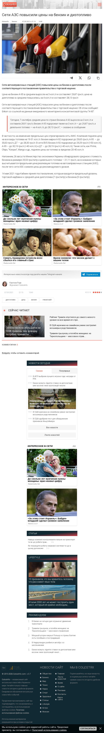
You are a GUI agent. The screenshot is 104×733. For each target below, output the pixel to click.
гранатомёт (47, 300)
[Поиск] (89, 4)
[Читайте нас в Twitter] (80, 689)
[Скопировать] (98, 78)
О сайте (61, 687)
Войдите (6, 353)
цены (23, 300)
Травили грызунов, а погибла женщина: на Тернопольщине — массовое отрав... (70, 334)
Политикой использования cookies (49, 730)
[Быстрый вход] (94, 4)
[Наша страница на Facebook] (72, 689)
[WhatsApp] (89, 77)
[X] (80, 77)
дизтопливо (10, 300)
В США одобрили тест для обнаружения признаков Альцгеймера (50, 420)
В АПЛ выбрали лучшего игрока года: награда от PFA (54, 377)
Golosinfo (9, 4)
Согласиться (87, 729)
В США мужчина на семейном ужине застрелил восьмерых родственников (73, 326)
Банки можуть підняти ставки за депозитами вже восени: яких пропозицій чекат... (53, 651)
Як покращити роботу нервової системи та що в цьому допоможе (49, 547)
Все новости (52, 427)
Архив (60, 683)
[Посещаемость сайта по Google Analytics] (15, 668)
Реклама (61, 690)
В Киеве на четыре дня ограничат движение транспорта (51, 622)
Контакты (62, 694)
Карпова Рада (15, 283)
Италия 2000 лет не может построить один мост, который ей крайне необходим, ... (51, 603)
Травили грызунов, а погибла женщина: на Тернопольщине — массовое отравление (50, 629)
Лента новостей (52, 435)
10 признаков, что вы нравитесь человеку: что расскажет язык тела (51, 580)
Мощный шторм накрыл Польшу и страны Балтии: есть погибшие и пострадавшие (54, 636)
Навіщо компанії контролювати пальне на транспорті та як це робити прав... (51, 540)
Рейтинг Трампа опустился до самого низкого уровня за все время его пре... (72, 318)
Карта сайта (60, 698)
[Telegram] (71, 77)
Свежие (39, 371)
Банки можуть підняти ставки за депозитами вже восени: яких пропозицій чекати (52, 384)
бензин (34, 300)
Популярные (64, 371)
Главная (61, 674)
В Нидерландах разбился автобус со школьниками (48, 643)
